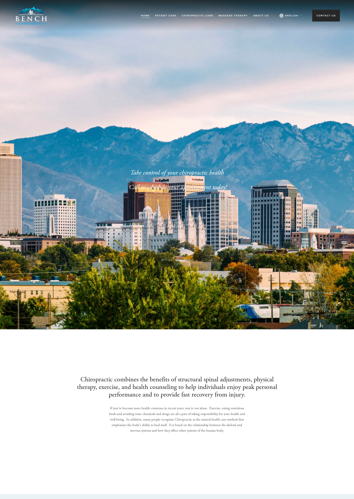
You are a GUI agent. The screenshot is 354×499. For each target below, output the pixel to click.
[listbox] (290, 15)
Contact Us (326, 15)
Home (145, 15)
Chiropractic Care (197, 15)
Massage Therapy (233, 15)
